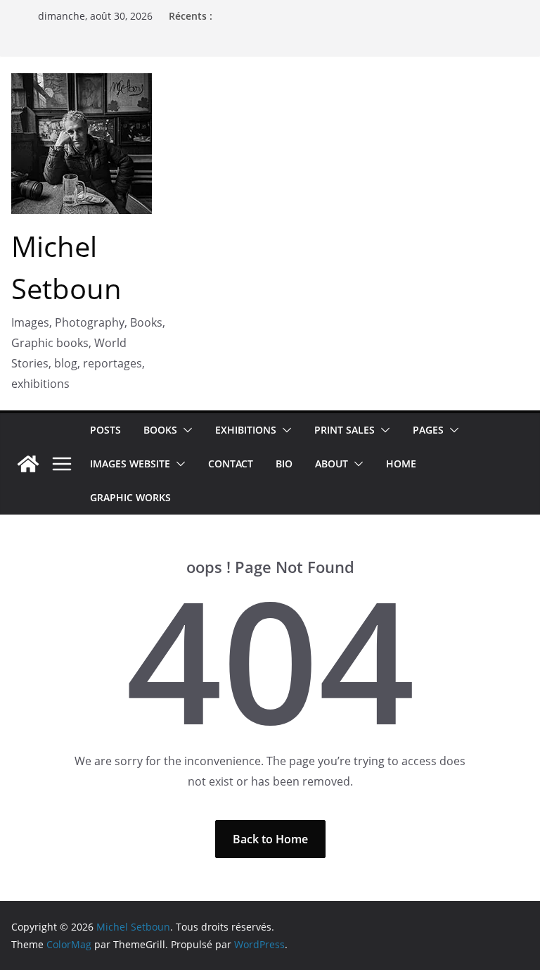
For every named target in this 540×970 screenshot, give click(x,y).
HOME (401, 463)
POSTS (105, 429)
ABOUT (331, 463)
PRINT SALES (344, 429)
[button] (185, 430)
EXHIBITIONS (245, 429)
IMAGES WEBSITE (130, 463)
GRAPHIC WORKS (130, 497)
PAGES (428, 429)
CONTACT (230, 463)
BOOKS (160, 429)
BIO (284, 463)
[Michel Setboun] (28, 464)
